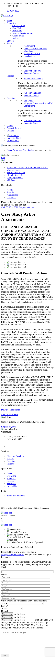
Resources (17, 150)
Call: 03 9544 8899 (32, 71)
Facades (10, 76)
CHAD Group (18, 25)
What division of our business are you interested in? (24, 600)
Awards (10, 192)
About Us (11, 23)
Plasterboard (29, 46)
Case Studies (18, 35)
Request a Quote (31, 73)
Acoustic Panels (14, 128)
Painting (10, 125)
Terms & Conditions (16, 495)
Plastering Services (15, 456)
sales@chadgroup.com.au (12, 554)
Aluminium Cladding (33, 78)
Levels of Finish (31, 56)
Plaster (10, 43)
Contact (10, 130)
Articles (15, 38)
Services (10, 41)
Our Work (16, 28)
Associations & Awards (22, 33)
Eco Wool (28, 101)
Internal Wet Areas (32, 53)
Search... (5, 515)
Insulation (11, 98)
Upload (4, 611)
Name (4, 574)
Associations (12, 195)
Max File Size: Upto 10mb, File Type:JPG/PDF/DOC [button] (25, 623)
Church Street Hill (15, 175)
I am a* (4, 606)
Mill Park (11, 180)
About (9, 190)
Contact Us (12, 486)
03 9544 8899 (13, 11)
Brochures (17, 30)
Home (9, 20)
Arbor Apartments (15, 177)
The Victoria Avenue (16, 172)
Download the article (10, 410)
